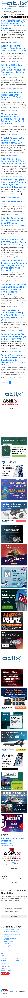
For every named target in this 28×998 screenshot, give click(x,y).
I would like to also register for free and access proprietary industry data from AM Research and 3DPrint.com (13, 910)
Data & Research (7, 11)
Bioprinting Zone (8, 941)
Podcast (17, 953)
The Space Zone (8, 943)
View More (14, 868)
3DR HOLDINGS (14, 991)
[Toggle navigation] (4, 18)
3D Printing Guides (11, 926)
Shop (16, 958)
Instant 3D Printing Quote (17, 14)
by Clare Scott (14, 42)
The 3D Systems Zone (10, 938)
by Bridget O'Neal (15, 197)
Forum (16, 957)
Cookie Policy (13, 996)
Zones (16, 955)
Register (9, 8)
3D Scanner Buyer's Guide (11, 931)
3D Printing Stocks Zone (10, 945)
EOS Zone (6, 936)
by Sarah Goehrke (15, 281)
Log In (4, 8)
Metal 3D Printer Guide (10, 933)
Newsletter (4, 958)
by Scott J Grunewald (16, 88)
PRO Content (17, 11)
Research (3, 960)
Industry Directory (6, 970)
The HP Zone (7, 940)
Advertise (5, 14)
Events (3, 957)
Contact (17, 960)
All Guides (6, 946)
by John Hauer (14, 214)
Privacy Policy (5, 996)
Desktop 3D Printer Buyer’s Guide (13, 929)
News (2, 953)
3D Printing (4, 968)
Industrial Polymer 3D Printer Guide (13, 934)
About (2, 955)
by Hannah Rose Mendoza (17, 61)
